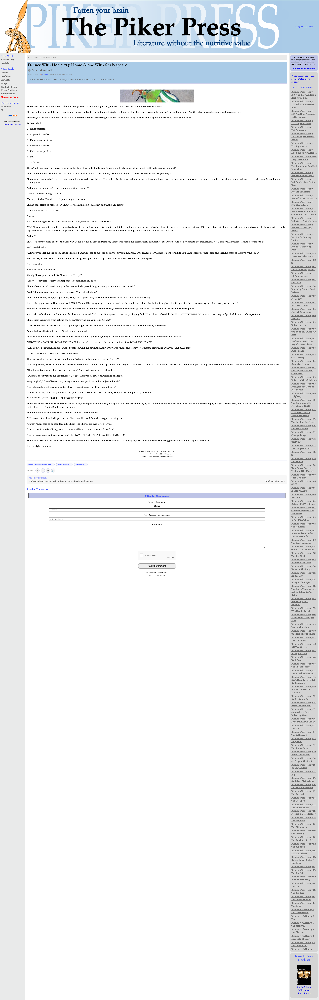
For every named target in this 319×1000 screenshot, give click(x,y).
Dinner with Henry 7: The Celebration (302, 911)
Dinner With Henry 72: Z (303, 453)
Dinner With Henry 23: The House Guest (303, 806)
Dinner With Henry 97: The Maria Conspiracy (303, 268)
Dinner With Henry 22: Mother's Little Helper (303, 812)
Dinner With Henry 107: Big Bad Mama (302, 190)
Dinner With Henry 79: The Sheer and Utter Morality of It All (303, 402)
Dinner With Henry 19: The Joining (303, 832)
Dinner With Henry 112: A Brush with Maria (304, 151)
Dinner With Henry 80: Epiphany (303, 395)
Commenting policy (157, 575)
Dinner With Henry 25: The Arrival (303, 793)
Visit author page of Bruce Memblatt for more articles (304, 78)
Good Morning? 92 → (275, 481)
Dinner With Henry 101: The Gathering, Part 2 (302, 237)
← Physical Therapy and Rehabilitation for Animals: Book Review (61, 481)
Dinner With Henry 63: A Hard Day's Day (303, 519)
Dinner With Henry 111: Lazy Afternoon (304, 158)
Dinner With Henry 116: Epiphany (302, 129)
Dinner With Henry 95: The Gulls (303, 281)
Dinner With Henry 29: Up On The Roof (303, 766)
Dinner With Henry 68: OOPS (303, 483)
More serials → (64, 464)
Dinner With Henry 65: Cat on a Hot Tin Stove (303, 502)
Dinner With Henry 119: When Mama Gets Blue (302, 104)
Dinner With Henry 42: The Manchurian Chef (303, 672)
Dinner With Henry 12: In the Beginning (303, 878)
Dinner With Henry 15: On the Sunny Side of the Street (303, 859)
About (4, 72)
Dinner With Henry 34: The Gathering (303, 733)
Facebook (6, 106)
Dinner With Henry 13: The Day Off (303, 871)
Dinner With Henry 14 (303, 866)
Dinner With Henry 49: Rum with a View (303, 626)
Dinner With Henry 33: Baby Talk (303, 740)
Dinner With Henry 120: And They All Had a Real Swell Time (303, 94)
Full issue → (81, 464)
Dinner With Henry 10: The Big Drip (303, 891)
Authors (5, 79)
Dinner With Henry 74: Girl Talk (303, 440)
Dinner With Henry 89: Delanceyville (303, 324)
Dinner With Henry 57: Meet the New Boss (303, 561)
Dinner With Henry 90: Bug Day (303, 317)
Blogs (4, 83)
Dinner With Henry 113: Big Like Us (302, 145)
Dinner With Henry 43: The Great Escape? (303, 665)
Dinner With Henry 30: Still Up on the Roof (303, 760)
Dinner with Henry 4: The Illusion (303, 931)
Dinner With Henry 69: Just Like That (303, 476)
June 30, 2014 (44, 57)
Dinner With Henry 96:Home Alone (302, 275)
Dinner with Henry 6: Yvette (303, 918)
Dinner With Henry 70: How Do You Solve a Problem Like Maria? (303, 468)
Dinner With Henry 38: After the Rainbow (303, 704)
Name (157, 505)
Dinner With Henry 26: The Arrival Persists (303, 786)
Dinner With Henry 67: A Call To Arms (303, 489)
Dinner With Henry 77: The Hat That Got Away (303, 420)
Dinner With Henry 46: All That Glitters (303, 645)
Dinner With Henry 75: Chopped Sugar (303, 434)
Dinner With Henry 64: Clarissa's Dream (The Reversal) (303, 510)
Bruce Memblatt (42, 70)
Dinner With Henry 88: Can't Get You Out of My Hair (303, 331)
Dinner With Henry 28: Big (303, 773)
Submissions (8, 93)
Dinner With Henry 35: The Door (303, 727)
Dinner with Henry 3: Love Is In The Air (302, 937)
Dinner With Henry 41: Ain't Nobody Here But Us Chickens (303, 679)
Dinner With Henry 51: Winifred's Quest (303, 610)
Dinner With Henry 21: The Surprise (303, 819)
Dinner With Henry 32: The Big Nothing (303, 747)
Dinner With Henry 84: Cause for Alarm (303, 362)
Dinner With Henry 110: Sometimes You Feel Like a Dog (304, 165)
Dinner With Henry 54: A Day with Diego (303, 581)
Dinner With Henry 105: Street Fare (302, 203)
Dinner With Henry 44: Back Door (303, 659)
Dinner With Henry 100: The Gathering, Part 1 (302, 246)
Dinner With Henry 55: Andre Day (303, 574)
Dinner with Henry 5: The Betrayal (302, 924)
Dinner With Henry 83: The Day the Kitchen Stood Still (303, 370)
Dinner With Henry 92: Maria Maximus (303, 304)
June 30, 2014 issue (163, 454)
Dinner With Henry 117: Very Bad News (302, 122)
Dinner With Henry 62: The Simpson (303, 525)
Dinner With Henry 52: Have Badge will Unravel (303, 601)
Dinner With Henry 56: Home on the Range (303, 568)
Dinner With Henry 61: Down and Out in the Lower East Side (303, 533)
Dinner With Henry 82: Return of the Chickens (304, 378)
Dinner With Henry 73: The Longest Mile (303, 447)
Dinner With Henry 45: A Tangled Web (303, 652)
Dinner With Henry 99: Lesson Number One (303, 255)
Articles (5, 63)
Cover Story (7, 59)
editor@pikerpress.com (12, 124)
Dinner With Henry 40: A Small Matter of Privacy (303, 689)
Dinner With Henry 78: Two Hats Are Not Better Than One (303, 412)
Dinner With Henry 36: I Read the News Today (303, 720)
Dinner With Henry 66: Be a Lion (303, 496)
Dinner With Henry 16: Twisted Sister (303, 852)
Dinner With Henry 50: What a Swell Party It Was (303, 617)
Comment (157, 524)
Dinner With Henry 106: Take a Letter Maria (304, 197)
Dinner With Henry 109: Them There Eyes (302, 174)
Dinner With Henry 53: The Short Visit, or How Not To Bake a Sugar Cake (303, 590)
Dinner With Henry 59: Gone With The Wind (303, 548)
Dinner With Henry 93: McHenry (303, 297)
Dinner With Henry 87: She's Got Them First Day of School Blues (303, 341)
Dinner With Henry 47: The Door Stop (303, 639)
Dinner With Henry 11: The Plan (303, 885)
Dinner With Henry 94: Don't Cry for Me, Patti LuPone (303, 289)
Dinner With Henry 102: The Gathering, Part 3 (302, 227)
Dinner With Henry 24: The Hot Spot (303, 799)
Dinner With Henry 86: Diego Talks (303, 349)
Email (157, 515)
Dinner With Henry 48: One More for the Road (303, 632)
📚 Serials (44, 74)
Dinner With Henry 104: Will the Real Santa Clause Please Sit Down (303, 211)
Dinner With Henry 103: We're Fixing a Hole (304, 219)
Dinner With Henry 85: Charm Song (303, 356)
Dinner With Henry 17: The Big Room (303, 845)
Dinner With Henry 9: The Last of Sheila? (303, 898)
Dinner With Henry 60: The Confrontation (303, 541)
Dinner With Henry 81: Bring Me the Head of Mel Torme (303, 386)
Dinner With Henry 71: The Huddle (303, 460)
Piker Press (32, 57)
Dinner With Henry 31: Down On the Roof (303, 753)
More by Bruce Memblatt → (40, 464)
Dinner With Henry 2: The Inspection (303, 944)
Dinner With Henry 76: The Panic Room (303, 427)
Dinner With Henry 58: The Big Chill (303, 554)
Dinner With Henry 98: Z (303, 261)
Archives (6, 76)
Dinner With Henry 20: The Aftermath (303, 825)
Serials (53, 57)
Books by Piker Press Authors (9, 88)
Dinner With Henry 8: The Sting (303, 904)
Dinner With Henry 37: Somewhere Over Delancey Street (303, 712)
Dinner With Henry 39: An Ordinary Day (303, 697)
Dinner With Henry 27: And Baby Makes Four (303, 779)
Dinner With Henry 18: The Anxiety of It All (303, 839)
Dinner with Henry (301, 949)
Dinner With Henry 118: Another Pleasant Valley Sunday (303, 113)
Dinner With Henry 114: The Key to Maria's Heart (303, 136)
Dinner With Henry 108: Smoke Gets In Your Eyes (304, 182)
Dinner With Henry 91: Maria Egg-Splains (303, 310)
